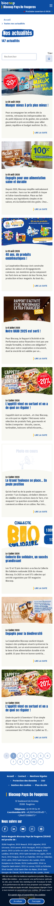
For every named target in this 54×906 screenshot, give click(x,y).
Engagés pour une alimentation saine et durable (25, 180)
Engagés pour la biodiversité (24, 634)
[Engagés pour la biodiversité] (27, 612)
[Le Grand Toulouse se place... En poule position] (27, 458)
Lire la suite (41, 132)
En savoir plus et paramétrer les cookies (26, 895)
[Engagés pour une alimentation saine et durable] (27, 156)
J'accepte (36, 901)
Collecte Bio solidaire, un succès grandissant (27, 559)
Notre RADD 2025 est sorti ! (23, 331)
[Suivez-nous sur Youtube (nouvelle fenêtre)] (23, 829)
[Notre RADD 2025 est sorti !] (27, 309)
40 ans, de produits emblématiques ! (20, 256)
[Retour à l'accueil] (8, 3)
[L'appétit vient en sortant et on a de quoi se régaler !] (27, 382)
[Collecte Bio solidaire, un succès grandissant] (27, 535)
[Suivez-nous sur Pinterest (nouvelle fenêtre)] (41, 829)
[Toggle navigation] (51, 6)
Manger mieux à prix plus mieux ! (27, 105)
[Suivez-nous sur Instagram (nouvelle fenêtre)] (32, 829)
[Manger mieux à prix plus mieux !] (27, 83)
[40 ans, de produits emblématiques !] (27, 233)
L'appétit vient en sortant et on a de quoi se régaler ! (27, 406)
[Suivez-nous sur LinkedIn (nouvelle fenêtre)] (14, 829)
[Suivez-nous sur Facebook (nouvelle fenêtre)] (5, 829)
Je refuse (18, 901)
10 (33, 761)
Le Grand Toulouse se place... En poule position (26, 482)
